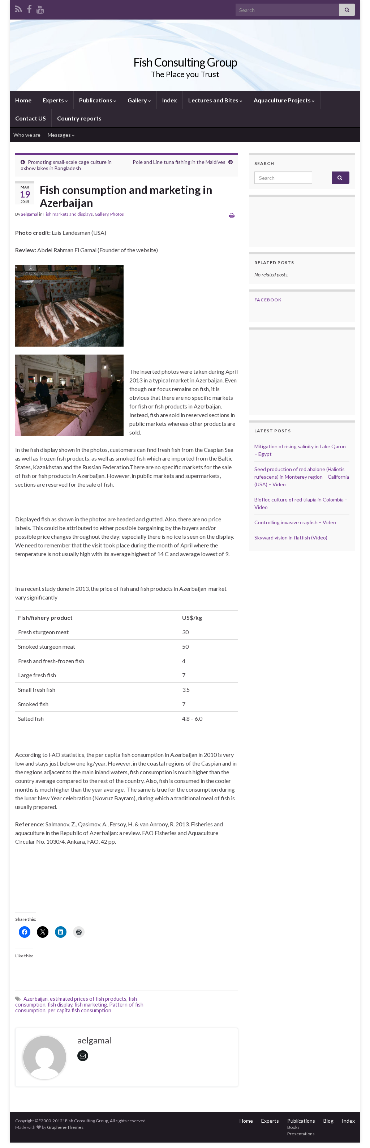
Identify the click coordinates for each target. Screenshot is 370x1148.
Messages (60, 135)
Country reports (79, 118)
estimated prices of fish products (88, 999)
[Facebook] (29, 8)
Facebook (267, 299)
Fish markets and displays (68, 214)
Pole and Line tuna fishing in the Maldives (179, 162)
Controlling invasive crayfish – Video (295, 522)
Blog (328, 1121)
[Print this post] (232, 215)
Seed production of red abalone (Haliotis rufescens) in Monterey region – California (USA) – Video (301, 476)
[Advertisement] (290, 371)
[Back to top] (354, 1132)
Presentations (301, 1133)
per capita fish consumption (79, 1010)
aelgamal (29, 214)
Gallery (138, 100)
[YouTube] (40, 8)
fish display (60, 1004)
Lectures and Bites (214, 100)
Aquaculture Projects (283, 100)
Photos (117, 214)
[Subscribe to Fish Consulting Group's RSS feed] (18, 8)
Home (23, 100)
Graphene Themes (65, 1127)
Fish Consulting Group (185, 62)
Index (169, 100)
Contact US (30, 118)
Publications (96, 100)
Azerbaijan (35, 999)
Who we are (26, 135)
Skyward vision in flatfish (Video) (290, 537)
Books (293, 1127)
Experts (54, 100)
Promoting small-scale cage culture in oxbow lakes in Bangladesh (66, 165)
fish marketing (90, 1004)
